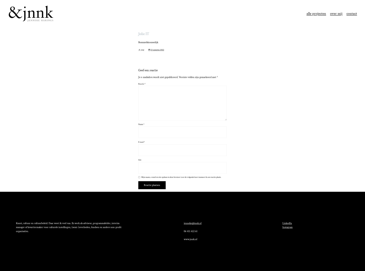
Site (139, 160)
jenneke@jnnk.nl (192, 223)
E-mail (141, 142)
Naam (141, 124)
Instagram (287, 227)
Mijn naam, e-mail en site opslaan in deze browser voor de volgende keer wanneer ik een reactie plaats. (181, 177)
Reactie (141, 84)
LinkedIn (287, 223)
